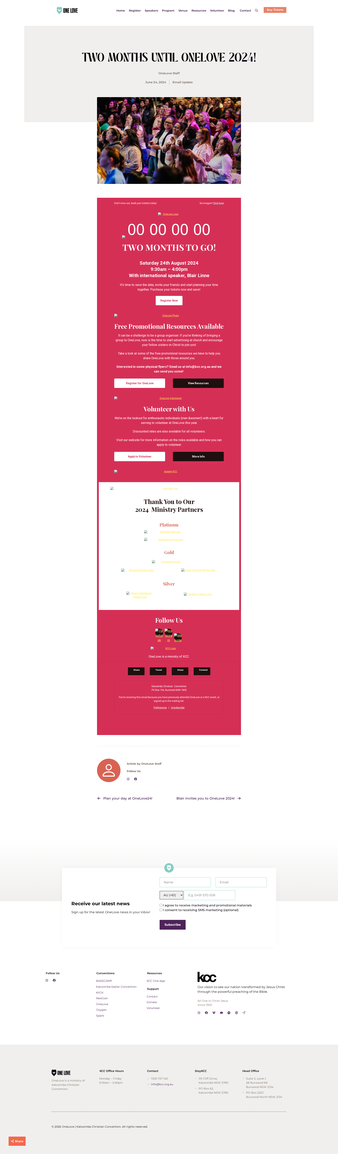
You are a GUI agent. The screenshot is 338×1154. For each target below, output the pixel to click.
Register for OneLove (140, 383)
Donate (152, 1002)
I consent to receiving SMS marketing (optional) (200, 910)
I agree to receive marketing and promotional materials (207, 905)
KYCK (99, 992)
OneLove (102, 1004)
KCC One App (156, 981)
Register (135, 10)
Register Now (169, 300)
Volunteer (217, 10)
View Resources (198, 383)
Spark (100, 1015)
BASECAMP (104, 981)
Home (120, 10)
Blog (231, 10)
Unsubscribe (177, 707)
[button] (256, 10)
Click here (218, 203)
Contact (245, 10)
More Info (198, 456)
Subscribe (173, 925)
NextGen (102, 998)
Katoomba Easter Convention (116, 986)
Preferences (160, 707)
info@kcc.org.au (162, 1084)
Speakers (151, 10)
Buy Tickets (275, 10)
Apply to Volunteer (140, 456)
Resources (198, 10)
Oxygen (101, 1010)
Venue (183, 10)
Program (168, 10)
